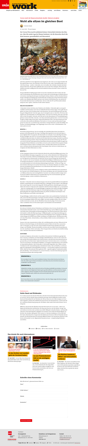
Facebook (30, 443)
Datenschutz (77, 443)
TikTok (49, 443)
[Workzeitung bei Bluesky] (70, 1)
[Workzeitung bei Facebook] (68, 1)
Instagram (43, 443)
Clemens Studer (28, 26)
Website (22, 396)
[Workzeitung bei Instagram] (72, 1)
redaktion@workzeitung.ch (66, 437)
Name (22, 384)
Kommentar (23, 402)
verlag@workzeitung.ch (65, 439)
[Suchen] (73, 5)
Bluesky (37, 443)
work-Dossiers (32, 29)
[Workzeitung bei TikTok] (74, 1)
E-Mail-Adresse (24, 390)
